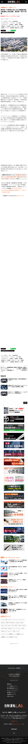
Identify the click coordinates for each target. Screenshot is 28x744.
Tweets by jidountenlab (14, 676)
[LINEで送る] (13, 30)
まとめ (15, 637)
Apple (20, 625)
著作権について (11, 692)
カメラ (18, 631)
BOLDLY (2, 622)
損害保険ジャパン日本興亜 (5, 26)
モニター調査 (18, 22)
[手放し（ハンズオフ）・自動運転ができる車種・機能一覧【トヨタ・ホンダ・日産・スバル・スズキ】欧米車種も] (4, 597)
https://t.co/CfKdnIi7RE (17, 188)
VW (12, 625)
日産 (6, 619)
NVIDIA (15, 625)
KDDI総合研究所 (15, 21)
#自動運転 (10, 190)
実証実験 (16, 24)
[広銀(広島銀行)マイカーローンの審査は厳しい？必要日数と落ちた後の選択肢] (4, 561)
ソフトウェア (17, 628)
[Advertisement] (14, 77)
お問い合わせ (10, 696)
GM (5, 625)
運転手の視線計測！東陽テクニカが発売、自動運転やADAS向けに (20, 369)
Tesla (2, 625)
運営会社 (9, 684)
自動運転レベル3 (19, 634)
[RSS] (14, 733)
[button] (26, 2)
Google (17, 622)
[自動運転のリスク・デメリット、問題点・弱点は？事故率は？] (4, 581)
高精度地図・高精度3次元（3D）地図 (16, 27)
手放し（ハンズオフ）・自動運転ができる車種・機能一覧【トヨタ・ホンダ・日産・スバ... (18, 597)
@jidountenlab (4, 190)
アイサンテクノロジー (5, 22)
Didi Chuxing (3, 628)
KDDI (10, 21)
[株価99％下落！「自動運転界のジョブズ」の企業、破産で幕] (4, 611)
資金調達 (11, 637)
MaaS (23, 628)
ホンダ (9, 619)
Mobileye (10, 628)
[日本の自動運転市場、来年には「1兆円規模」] (4, 568)
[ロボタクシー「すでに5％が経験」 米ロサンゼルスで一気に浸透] (4, 575)
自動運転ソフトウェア (5, 27)
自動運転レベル (12, 634)
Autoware (5, 21)
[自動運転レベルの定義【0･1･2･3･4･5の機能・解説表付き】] (4, 604)
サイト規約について (12, 686)
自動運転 (22, 26)
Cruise (9, 625)
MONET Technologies (10, 622)
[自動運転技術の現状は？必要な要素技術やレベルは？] (4, 380)
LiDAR (14, 631)
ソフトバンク (15, 619)
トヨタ (2, 619)
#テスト (20, 190)
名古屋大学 (11, 24)
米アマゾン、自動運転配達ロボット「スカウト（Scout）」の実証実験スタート (7, 369)
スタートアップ (4, 634)
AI (13, 628)
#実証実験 (15, 190)
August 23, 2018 (20, 195)
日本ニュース (14, 26)
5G (1, 21)
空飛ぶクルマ (4, 631)
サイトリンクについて (12, 690)
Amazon (24, 625)
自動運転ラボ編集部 (4, 18)
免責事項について (11, 694)
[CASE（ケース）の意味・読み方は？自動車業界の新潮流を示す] (4, 591)
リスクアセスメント (4, 24)
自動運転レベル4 (4, 637)
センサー (9, 631)
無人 (18, 26)
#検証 (8, 192)
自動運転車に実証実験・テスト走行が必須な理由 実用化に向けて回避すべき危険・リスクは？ (14, 176)
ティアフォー (12, 22)
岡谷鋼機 (20, 24)
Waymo (21, 622)
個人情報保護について (12, 688)
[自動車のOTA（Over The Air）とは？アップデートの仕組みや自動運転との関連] (4, 387)
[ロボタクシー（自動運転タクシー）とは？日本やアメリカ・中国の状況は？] (4, 393)
